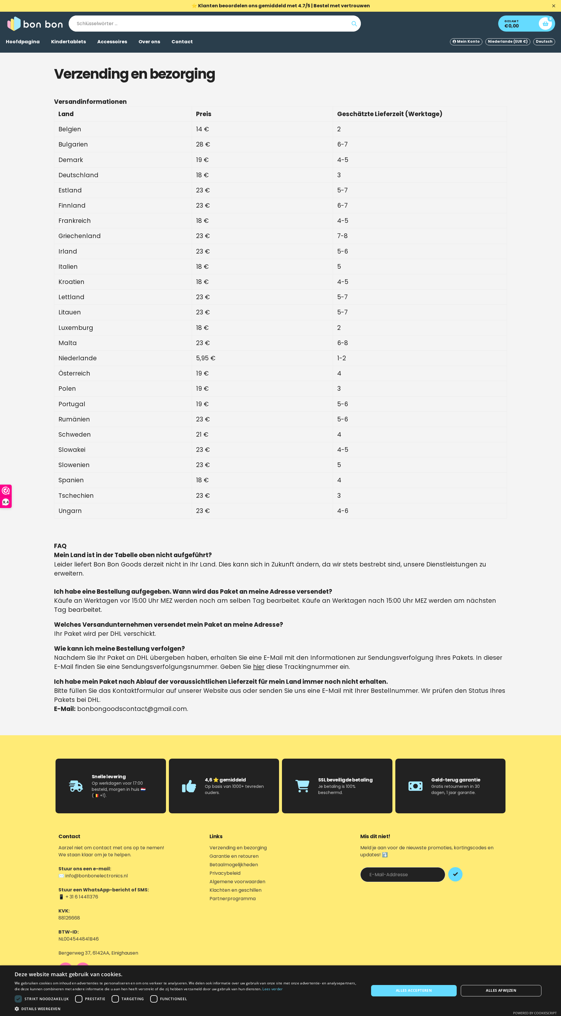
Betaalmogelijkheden (233, 864)
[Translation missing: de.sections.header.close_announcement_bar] (554, 6)
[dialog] (280, 990)
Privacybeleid (224, 873)
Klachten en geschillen (235, 890)
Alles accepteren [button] (414, 990)
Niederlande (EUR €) (508, 41)
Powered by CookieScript (535, 1013)
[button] (187, 1009)
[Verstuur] (455, 874)
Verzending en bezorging (238, 847)
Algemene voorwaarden (237, 881)
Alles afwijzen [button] (501, 990)
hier (258, 666)
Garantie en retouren (234, 856)
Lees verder (272, 988)
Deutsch (544, 41)
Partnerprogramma (232, 898)
